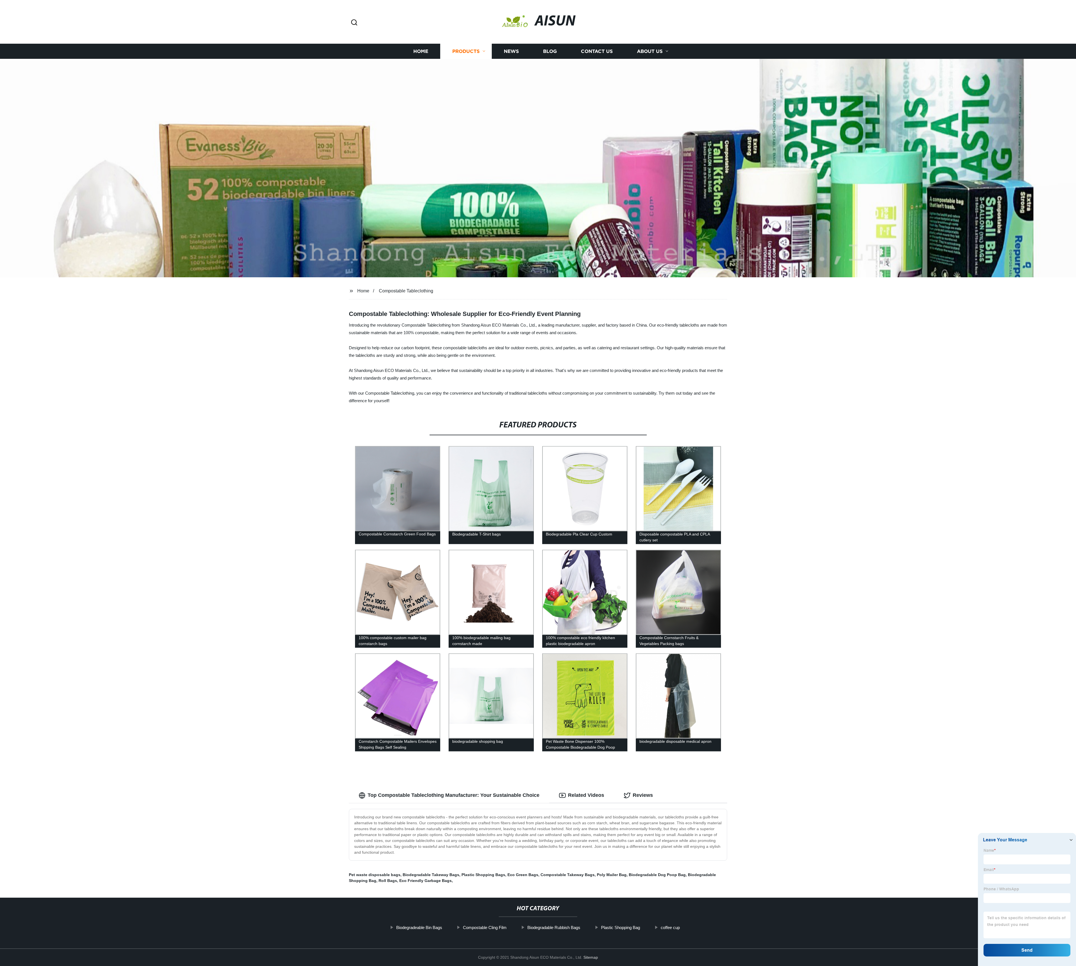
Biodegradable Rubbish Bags (553, 927)
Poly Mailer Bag (612, 874)
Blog (550, 51)
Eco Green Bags (522, 874)
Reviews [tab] (643, 795)
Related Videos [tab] (586, 795)
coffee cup (670, 927)
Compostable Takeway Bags (568, 874)
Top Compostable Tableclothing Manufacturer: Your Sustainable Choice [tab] (453, 795)
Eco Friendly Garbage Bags (425, 880)
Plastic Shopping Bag (620, 927)
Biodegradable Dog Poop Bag (657, 874)
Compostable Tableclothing (406, 290)
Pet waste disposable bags (374, 874)
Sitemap (590, 957)
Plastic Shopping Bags (483, 874)
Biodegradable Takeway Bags (431, 874)
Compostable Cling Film (485, 927)
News (511, 51)
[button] (354, 22)
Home (420, 51)
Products (466, 51)
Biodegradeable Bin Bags (419, 927)
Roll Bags (388, 880)
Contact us (597, 51)
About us (650, 51)
